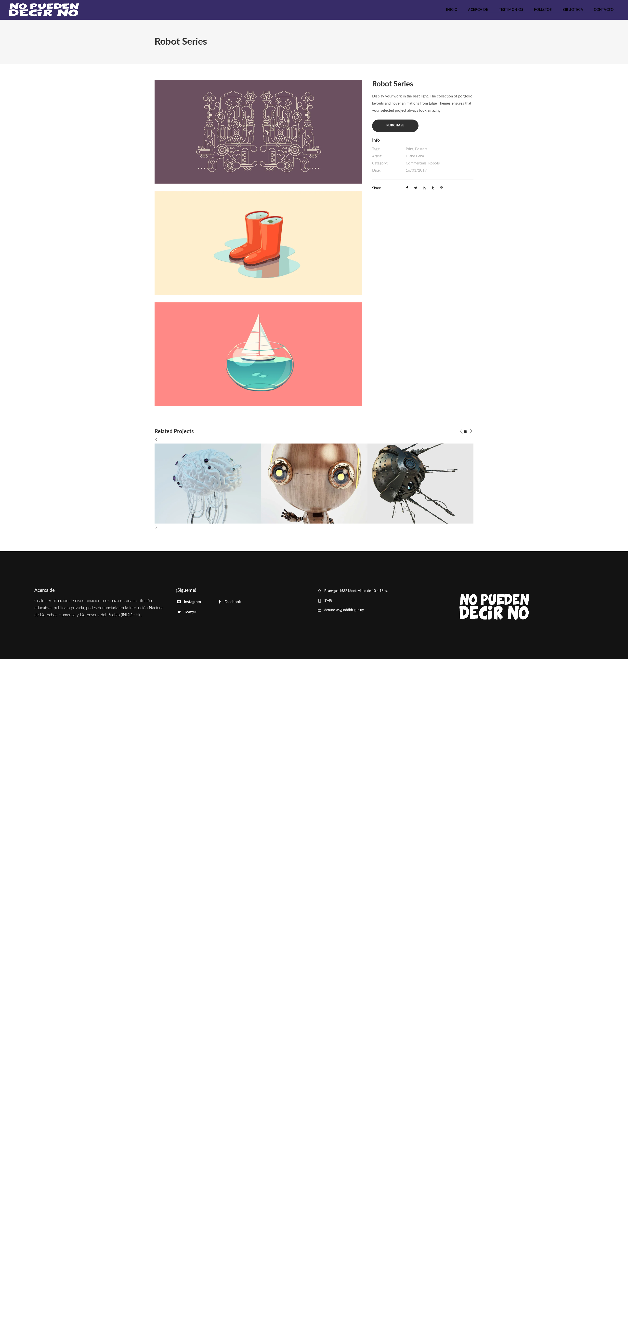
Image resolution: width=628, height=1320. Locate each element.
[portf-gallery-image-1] (258, 131)
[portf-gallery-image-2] (258, 243)
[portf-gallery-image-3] (258, 354)
